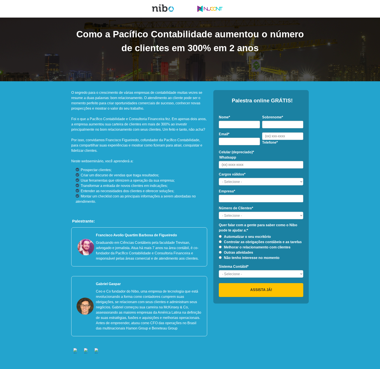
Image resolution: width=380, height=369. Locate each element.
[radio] (261, 236)
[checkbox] (261, 247)
